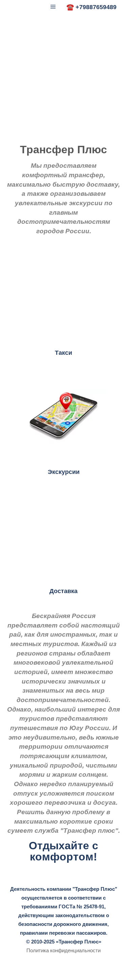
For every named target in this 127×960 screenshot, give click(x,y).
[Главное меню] (53, 6)
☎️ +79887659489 (91, 7)
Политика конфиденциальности (63, 950)
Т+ (11, 6)
